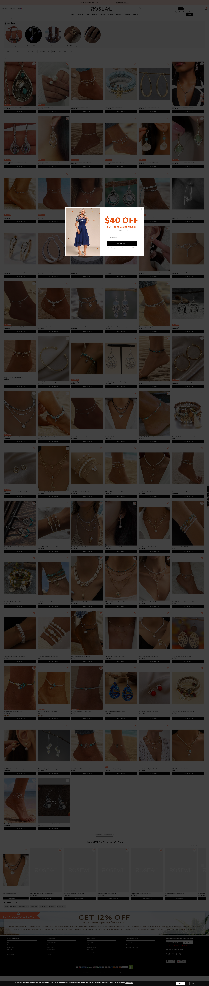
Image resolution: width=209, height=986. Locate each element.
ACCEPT (180, 983)
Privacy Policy (129, 982)
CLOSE (193, 983)
